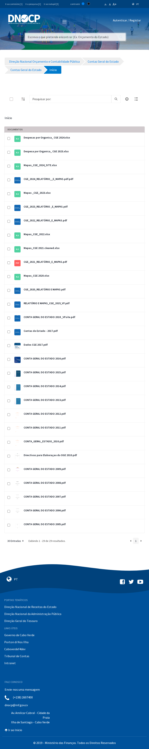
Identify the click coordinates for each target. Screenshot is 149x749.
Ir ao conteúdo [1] (14, 4)
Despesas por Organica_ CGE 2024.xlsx (47, 137)
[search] (116, 99)
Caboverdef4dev (14, 649)
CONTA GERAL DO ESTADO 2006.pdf (45, 510)
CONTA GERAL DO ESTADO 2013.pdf (45, 400)
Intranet (10, 663)
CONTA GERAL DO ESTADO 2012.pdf (45, 413)
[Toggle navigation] (45, 21)
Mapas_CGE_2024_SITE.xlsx (40, 165)
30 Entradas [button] (14, 541)
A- (106, 4)
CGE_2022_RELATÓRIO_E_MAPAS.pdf (45, 220)
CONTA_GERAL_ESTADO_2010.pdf (44, 441)
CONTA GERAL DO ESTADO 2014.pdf (45, 386)
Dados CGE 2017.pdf (36, 344)
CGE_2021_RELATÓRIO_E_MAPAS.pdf (45, 262)
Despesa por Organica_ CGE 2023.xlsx (46, 151)
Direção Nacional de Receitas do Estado (30, 607)
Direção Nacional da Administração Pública (32, 614)
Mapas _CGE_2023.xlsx (37, 192)
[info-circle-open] (127, 99)
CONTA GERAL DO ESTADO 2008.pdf (45, 482)
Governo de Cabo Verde (19, 635)
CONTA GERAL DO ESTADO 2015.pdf (45, 372)
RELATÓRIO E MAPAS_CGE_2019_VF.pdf (47, 303)
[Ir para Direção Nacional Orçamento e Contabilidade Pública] (24, 19)
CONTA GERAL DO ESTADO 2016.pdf (45, 358)
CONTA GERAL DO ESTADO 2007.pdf (45, 496)
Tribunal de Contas (16, 656)
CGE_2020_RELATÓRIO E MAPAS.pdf (45, 289)
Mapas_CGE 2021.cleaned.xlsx (42, 248)
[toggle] (17, 99)
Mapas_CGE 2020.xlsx (36, 275)
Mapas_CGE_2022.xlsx (37, 234)
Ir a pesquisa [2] (33, 4)
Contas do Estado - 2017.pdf (41, 331)
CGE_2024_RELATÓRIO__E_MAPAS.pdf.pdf (48, 179)
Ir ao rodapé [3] (51, 4)
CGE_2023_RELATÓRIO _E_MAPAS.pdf (46, 206)
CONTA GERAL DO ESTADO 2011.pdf (45, 427)
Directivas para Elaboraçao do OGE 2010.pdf (50, 455)
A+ (115, 4)
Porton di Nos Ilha (16, 642)
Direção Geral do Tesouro (21, 621)
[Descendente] (24, 99)
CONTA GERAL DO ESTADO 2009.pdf (45, 469)
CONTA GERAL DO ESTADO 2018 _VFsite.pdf (49, 317)
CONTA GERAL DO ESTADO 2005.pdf (45, 524)
